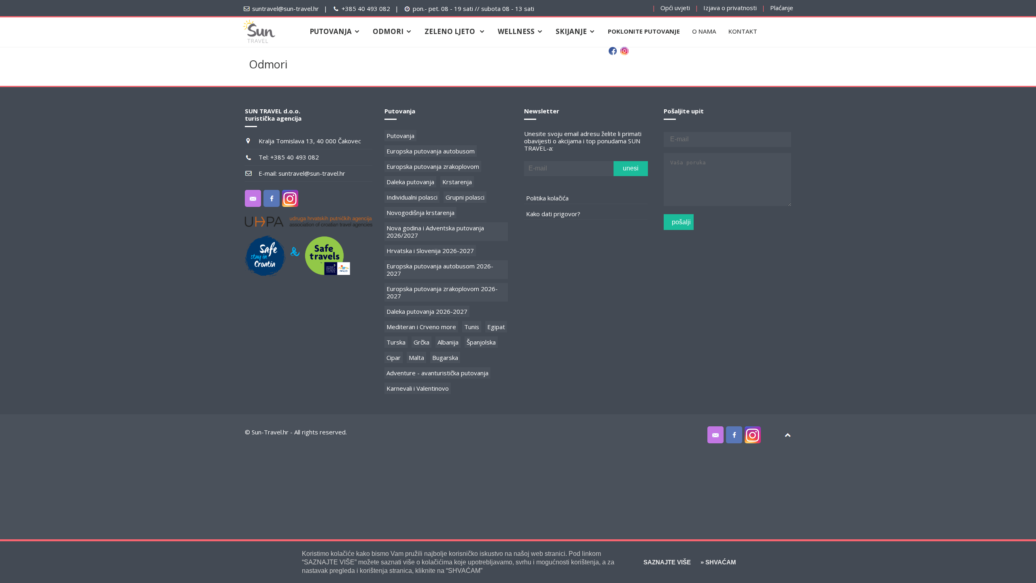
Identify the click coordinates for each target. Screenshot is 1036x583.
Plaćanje (781, 8)
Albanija (448, 342)
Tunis (471, 327)
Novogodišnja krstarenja (420, 213)
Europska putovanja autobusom (430, 151)
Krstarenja (457, 182)
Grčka (421, 342)
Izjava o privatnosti (730, 8)
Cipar (393, 357)
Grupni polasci (465, 197)
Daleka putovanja (410, 182)
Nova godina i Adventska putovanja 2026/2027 (435, 231)
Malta (416, 357)
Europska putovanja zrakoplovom (432, 166)
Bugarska (445, 357)
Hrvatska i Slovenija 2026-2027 (430, 251)
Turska (395, 342)
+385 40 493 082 (366, 8)
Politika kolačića (547, 198)
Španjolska (481, 342)
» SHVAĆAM (717, 562)
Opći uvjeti (675, 8)
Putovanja (400, 136)
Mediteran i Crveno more (421, 327)
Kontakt (742, 31)
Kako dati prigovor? (553, 214)
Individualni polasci (411, 197)
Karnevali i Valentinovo (417, 388)
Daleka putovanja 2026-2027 (426, 311)
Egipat (496, 327)
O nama (704, 31)
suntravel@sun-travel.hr (285, 8)
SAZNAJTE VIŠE (667, 562)
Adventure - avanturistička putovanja (437, 373)
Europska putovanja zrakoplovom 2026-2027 (442, 292)
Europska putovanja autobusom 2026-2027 (439, 269)
